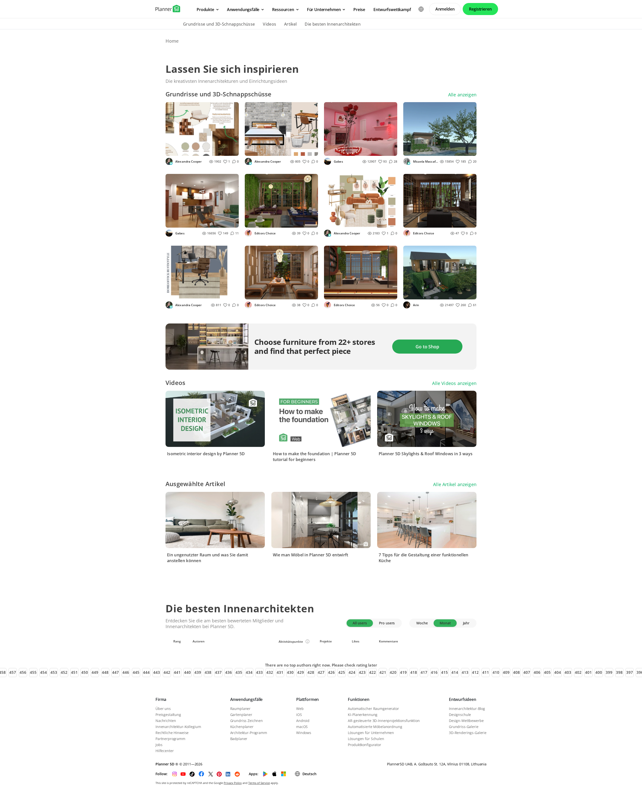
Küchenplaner (242, 726)
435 (238, 672)
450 (84, 672)
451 (74, 672)
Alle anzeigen (462, 94)
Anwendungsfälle (246, 699)
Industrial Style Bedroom (269, 150)
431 (280, 672)
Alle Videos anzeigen (454, 383)
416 (434, 672)
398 (619, 672)
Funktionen (358, 699)
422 (372, 672)
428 (310, 672)
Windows (303, 732)
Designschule (460, 714)
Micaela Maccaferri (425, 161)
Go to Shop (427, 347)
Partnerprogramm (170, 738)
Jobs (158, 744)
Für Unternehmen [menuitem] (324, 9)
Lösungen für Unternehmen (371, 732)
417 (424, 672)
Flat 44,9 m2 (179, 222)
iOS (299, 714)
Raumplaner (240, 708)
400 (598, 672)
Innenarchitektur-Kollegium (178, 726)
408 (516, 672)
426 (331, 672)
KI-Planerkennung (362, 714)
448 (105, 672)
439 (197, 672)
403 (568, 672)
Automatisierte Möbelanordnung (375, 726)
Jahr (466, 623)
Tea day (254, 222)
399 (609, 672)
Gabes (338, 161)
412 (475, 672)
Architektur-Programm (248, 732)
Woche (422, 623)
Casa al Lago (417, 150)
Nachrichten (165, 720)
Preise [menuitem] (359, 9)
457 (12, 672)
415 (444, 672)
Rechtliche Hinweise (172, 732)
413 (465, 672)
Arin (415, 305)
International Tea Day (346, 294)
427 (321, 672)
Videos (269, 24)
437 (218, 672)
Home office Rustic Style (190, 294)
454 (43, 672)
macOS (302, 726)
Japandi (175, 150)
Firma (160, 699)
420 (393, 672)
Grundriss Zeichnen (246, 720)
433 (259, 672)
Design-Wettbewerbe (466, 720)
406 (537, 672)
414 (454, 672)
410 (496, 672)
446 (125, 672)
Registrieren (480, 9)
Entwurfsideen (462, 699)
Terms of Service (259, 783)
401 (588, 672)
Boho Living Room (343, 222)
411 (485, 672)
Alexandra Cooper (188, 161)
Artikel (290, 24)
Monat (445, 623)
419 (403, 672)
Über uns (163, 708)
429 (300, 672)
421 (382, 672)
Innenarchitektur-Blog (467, 708)
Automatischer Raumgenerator (373, 708)
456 (23, 672)
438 (208, 672)
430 (290, 672)
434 (249, 672)
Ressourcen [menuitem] (283, 9)
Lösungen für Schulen (366, 738)
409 (506, 672)
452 (64, 672)
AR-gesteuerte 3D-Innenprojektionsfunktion (384, 720)
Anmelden (445, 9)
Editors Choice (265, 233)
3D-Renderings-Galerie (468, 732)
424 (352, 672)
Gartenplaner (241, 714)
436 (228, 672)
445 (136, 672)
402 (578, 672)
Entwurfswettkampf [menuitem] (392, 9)
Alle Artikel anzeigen (454, 484)
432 (269, 672)
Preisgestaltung (168, 714)
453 (53, 672)
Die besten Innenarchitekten (333, 24)
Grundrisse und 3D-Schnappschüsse (219, 24)
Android (302, 720)
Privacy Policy (233, 783)
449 (95, 672)
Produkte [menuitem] (205, 9)
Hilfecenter (164, 750)
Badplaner (239, 738)
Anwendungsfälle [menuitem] (243, 9)
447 (115, 672)
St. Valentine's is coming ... (350, 150)
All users (360, 623)
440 (187, 672)
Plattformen (307, 699)
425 (341, 672)
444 (146, 672)
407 (526, 672)
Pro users (387, 623)
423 (362, 672)
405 (547, 672)
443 (156, 672)
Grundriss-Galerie (463, 726)
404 (557, 672)
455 (33, 672)
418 (413, 672)
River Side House (421, 294)
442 (167, 672)
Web (300, 708)
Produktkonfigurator (364, 744)
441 (177, 672)
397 (629, 672)
